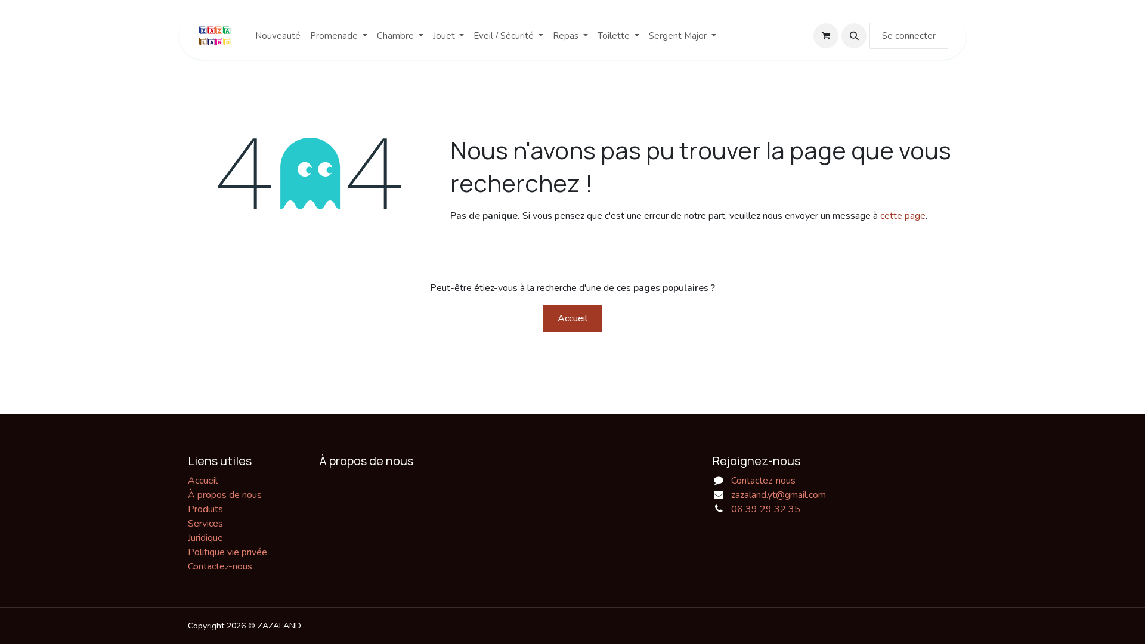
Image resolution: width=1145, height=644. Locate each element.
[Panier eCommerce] (825, 35)
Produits (205, 509)
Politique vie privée (227, 552)
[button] (854, 35)
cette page (903, 215)
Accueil (572, 318)
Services (205, 523)
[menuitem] (277, 36)
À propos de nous (225, 494)
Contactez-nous (220, 566)
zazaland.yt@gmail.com (778, 494)
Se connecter (909, 36)
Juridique (205, 537)
